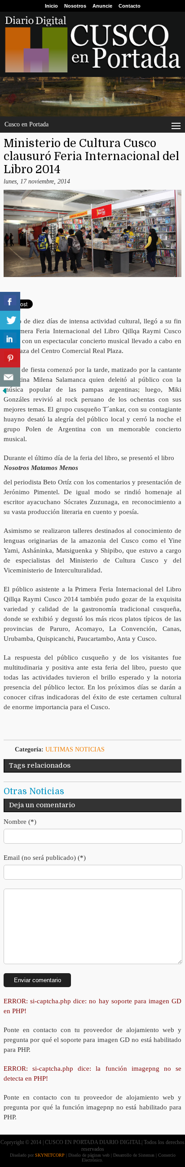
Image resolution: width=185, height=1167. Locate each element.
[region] (92, 96)
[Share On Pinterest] (10, 358)
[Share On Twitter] (10, 320)
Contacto (130, 6)
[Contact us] (10, 377)
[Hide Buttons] (4, 393)
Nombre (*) (20, 821)
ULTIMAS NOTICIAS (75, 749)
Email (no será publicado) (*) (45, 857)
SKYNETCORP (50, 1155)
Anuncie (102, 6)
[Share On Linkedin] (10, 339)
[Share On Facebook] (10, 301)
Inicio (51, 6)
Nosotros (75, 6)
